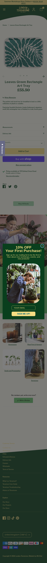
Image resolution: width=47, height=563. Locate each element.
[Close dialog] (42, 245)
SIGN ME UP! (23, 314)
